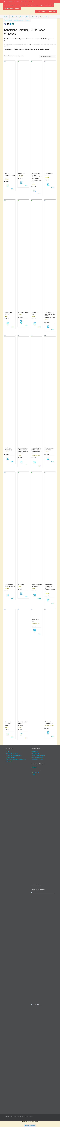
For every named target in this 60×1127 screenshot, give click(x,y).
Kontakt (34, 767)
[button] (5, 24)
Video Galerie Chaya (8, 8)
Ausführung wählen (34, 462)
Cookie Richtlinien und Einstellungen (16, 759)
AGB (7, 751)
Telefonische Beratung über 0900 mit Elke (13, 5)
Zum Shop (32, 1)
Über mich (35, 751)
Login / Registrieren (42, 11)
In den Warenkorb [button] (8, 185)
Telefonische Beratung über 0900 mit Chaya (33, 5)
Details (12, 188)
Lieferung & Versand (37, 759)
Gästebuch (17, 8)
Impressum (9, 761)
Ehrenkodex (35, 753)
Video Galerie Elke (48, 5)
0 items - (52, 11)
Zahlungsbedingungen (38, 757)
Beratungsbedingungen (38, 755)
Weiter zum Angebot (8, 324)
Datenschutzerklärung (12, 753)
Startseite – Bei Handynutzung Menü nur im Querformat (16, 1)
